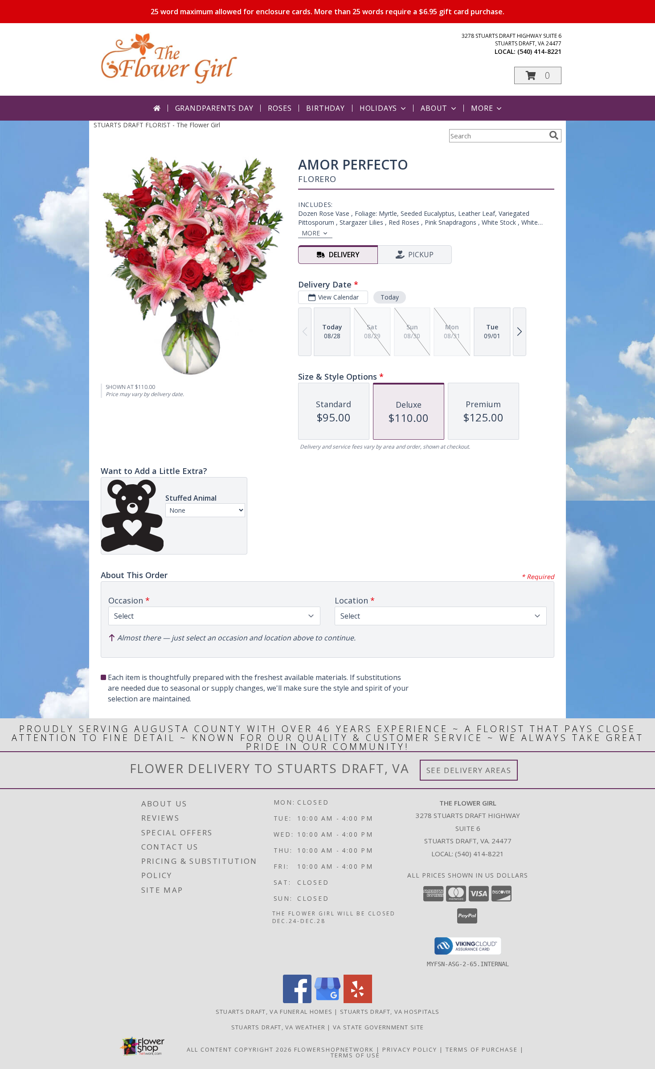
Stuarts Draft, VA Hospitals (389, 1012)
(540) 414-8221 (539, 51)
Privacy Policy (409, 1049)
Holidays (378, 108)
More (482, 108)
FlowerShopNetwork (334, 1049)
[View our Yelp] (358, 1000)
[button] (537, 75)
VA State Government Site (378, 1027)
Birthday (325, 108)
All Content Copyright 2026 (239, 1049)
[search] (554, 135)
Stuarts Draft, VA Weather (278, 1027)
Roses (279, 108)
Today (390, 297)
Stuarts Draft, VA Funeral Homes (274, 1012)
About (434, 108)
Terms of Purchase (482, 1049)
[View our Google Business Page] (327, 1000)
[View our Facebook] (297, 1000)
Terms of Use (355, 1055)
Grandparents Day (214, 108)
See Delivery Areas (469, 770)
